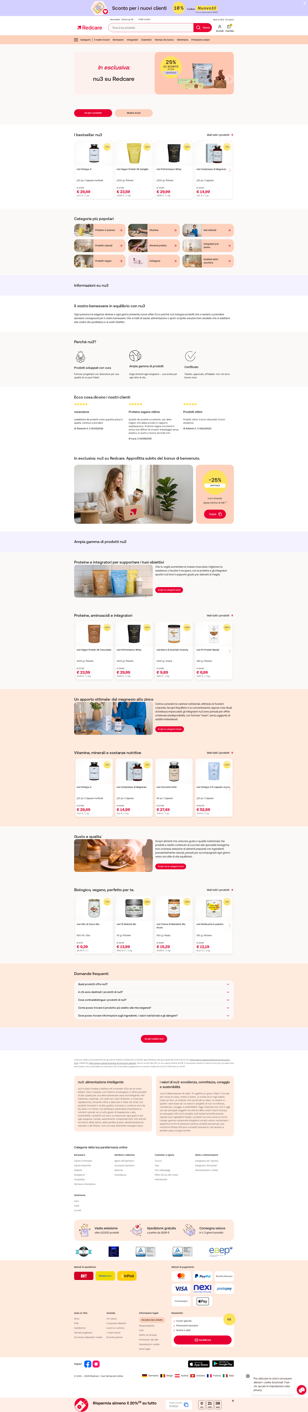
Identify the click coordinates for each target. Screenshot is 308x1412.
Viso (157, 1165)
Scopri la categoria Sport (169, 590)
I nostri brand (113, 1332)
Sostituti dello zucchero (211, 261)
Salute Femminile (83, 1161)
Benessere (118, 39)
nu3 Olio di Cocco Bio (88, 924)
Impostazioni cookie (149, 1344)
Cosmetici (146, 39)
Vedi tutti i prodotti (218, 134)
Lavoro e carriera (115, 1328)
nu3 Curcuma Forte (167, 787)
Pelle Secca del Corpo (166, 1175)
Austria (184, 1375)
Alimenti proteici (158, 245)
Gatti (76, 1205)
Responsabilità (146, 1325)
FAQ (76, 1323)
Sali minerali (210, 230)
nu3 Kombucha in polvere (210, 924)
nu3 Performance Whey (169, 169)
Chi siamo (229, 20)
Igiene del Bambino (124, 1161)
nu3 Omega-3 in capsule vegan (213, 787)
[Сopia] (186, 1404)
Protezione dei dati (148, 1339)
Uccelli (77, 1210)
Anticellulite (161, 1179)
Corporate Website (116, 1323)
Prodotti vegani (103, 261)
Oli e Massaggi (162, 1170)
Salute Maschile (82, 1165)
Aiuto (76, 1318)
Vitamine (153, 230)
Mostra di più (134, 113)
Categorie (85, 39)
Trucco (158, 1161)
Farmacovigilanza (83, 1332)
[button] (154, 984)
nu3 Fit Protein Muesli (208, 650)
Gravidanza (120, 1175)
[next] (229, 79)
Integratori (132, 39)
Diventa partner (115, 1337)
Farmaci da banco (164, 39)
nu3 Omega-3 (84, 169)
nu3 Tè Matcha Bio (126, 924)
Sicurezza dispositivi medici (88, 1337)
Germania (153, 1375)
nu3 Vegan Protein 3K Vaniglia (132, 169)
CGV (141, 1330)
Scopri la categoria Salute (169, 729)
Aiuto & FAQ (218, 20)
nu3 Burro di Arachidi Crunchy (172, 650)
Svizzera (200, 1375)
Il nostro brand (102, 39)
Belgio (170, 1375)
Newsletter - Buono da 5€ (121, 19)
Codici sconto (144, 19)
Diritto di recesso (148, 1335)
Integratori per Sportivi (206, 1161)
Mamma (119, 1170)
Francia (217, 1375)
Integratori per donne (211, 246)
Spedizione (80, 1328)
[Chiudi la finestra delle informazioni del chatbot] (248, 1376)
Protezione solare (200, 39)
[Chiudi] (304, 3)
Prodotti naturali (103, 245)
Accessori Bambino (124, 1165)
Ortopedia (79, 1179)
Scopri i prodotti (93, 113)
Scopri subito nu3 (154, 1039)
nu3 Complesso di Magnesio (211, 169)
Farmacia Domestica (84, 1184)
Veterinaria (182, 39)
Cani (76, 1201)
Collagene (154, 261)
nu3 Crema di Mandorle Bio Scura (171, 926)
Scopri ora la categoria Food (171, 866)
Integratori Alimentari (206, 1165)
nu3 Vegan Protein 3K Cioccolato (94, 650)
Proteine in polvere (105, 230)
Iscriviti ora (205, 1340)
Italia (231, 1375)
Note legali (144, 1349)
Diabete (78, 1170)
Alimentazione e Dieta (206, 1170)
